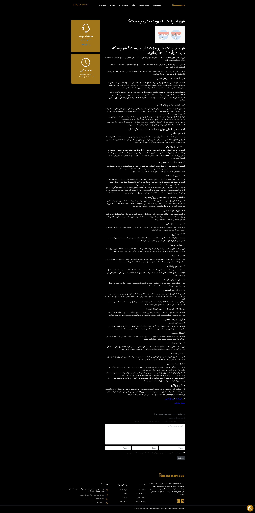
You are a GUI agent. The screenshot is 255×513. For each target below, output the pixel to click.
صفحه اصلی (157, 5)
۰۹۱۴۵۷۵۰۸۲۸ (85, 45)
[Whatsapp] (178, 501)
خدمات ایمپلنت (144, 5)
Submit (181, 458)
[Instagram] (182, 501)
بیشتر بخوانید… (179, 403)
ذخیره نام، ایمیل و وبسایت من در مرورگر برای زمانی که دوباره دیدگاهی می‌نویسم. (154, 453)
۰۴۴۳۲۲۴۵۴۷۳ (85, 40)
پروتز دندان (169, 398)
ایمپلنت (179, 398)
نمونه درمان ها (123, 5)
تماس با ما (102, 5)
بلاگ (133, 5)
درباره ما (112, 5)
